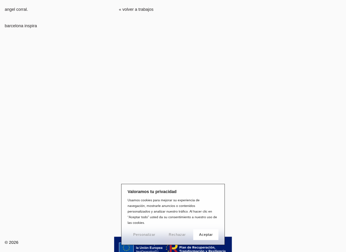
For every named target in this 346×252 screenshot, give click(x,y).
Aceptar (206, 234)
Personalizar (144, 234)
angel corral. (16, 9)
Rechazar (177, 234)
